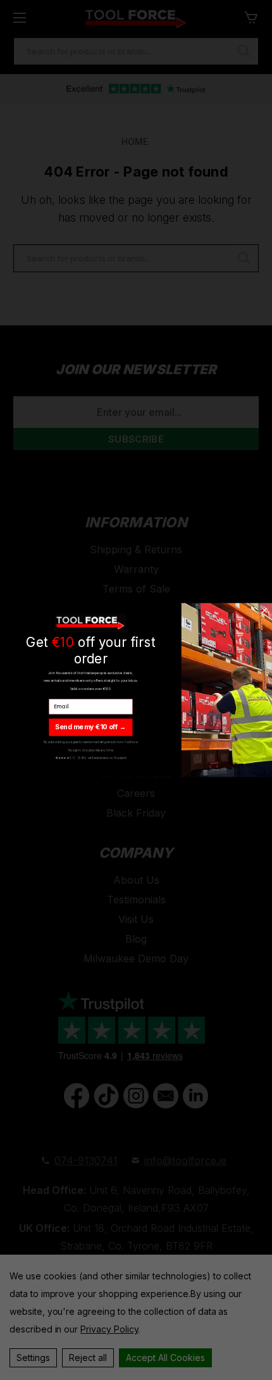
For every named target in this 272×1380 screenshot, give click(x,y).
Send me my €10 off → (90, 727)
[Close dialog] (264, 610)
